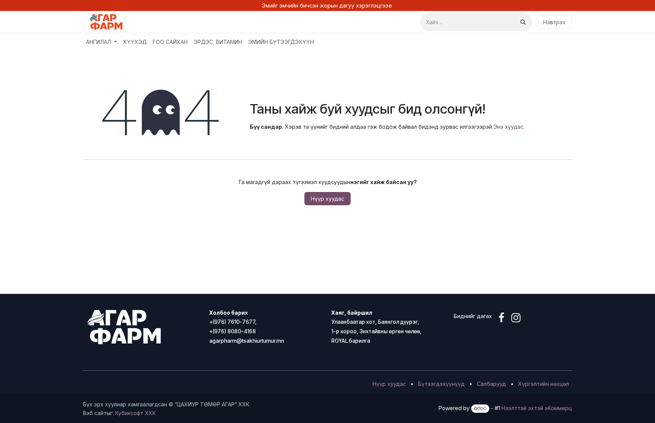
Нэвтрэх (554, 22)
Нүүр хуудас (327, 198)
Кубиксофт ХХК (135, 413)
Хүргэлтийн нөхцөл (543, 384)
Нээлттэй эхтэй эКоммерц (536, 408)
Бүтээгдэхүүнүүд (441, 384)
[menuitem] (101, 42)
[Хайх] (523, 22)
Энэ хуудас (508, 126)
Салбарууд (491, 384)
